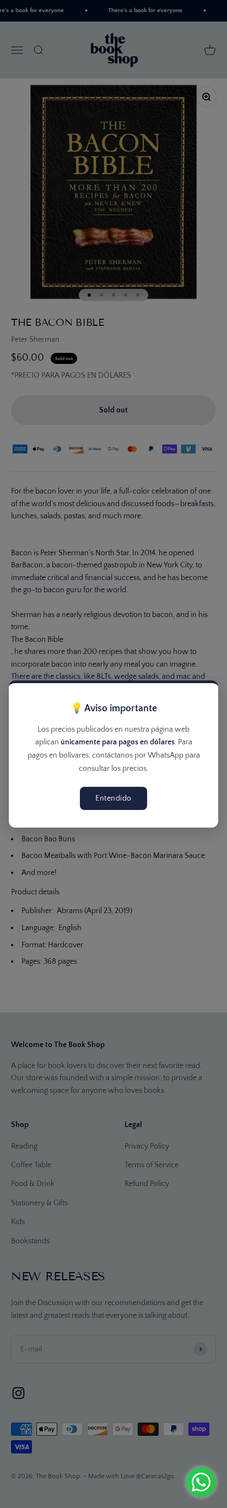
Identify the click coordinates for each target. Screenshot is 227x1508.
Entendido (113, 798)
